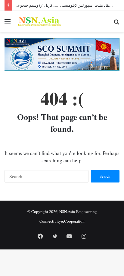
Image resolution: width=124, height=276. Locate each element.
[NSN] (39, 21)
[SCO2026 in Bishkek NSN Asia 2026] (62, 53)
